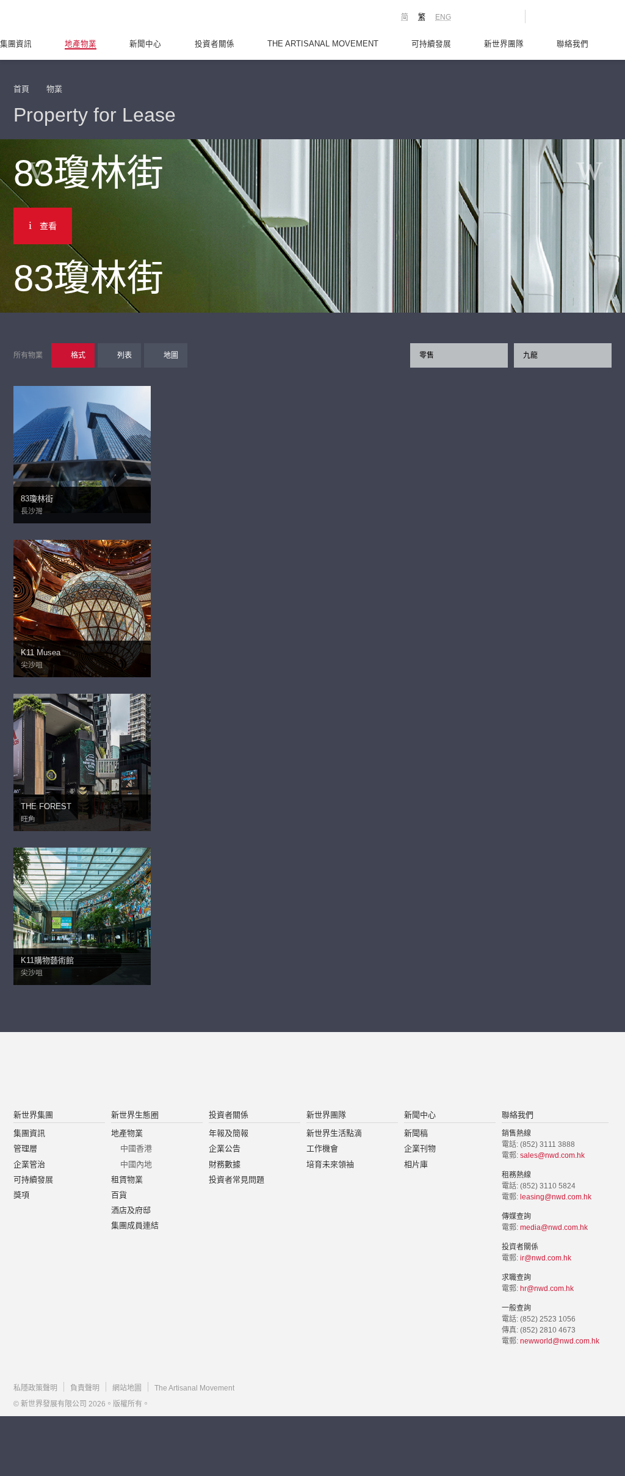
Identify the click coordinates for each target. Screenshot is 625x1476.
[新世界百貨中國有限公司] (435, 1071)
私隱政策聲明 (35, 1388)
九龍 (530, 355)
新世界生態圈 (135, 1114)
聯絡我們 (572, 44)
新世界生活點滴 (334, 1133)
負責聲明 (84, 1388)
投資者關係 (214, 44)
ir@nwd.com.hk (545, 1258)
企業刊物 (420, 1148)
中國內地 (136, 1164)
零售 (426, 355)
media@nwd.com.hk (554, 1227)
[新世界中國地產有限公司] (296, 1071)
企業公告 (224, 1148)
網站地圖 (127, 1388)
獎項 (21, 1194)
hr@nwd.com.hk (547, 1288)
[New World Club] (506, 16)
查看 (48, 226)
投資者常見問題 (236, 1179)
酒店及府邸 (131, 1210)
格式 (78, 355)
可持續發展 (431, 44)
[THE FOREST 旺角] (82, 761)
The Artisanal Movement (322, 44)
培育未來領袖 (330, 1164)
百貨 (119, 1194)
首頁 (21, 88)
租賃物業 (127, 1179)
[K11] (473, 16)
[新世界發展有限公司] (174, 1071)
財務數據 (224, 1164)
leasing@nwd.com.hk (555, 1197)
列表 (124, 355)
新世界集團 (33, 1114)
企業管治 (29, 1164)
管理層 (25, 1148)
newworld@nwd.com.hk (559, 1341)
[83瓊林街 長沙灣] (82, 449)
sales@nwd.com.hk (552, 1155)
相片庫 (416, 1164)
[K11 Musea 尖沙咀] (82, 608)
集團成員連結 (135, 1225)
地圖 (171, 355)
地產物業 (80, 44)
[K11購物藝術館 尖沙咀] (82, 915)
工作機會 (322, 1148)
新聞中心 (145, 44)
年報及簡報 (228, 1133)
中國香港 (136, 1148)
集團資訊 (16, 44)
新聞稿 (416, 1133)
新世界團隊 (504, 44)
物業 (54, 88)
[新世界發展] (80, 18)
